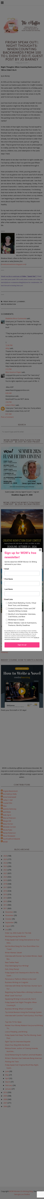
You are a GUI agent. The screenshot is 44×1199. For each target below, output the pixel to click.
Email (7, 569)
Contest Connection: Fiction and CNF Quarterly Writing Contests (21, 609)
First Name (9, 579)
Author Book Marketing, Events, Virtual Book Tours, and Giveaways (22, 604)
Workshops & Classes (16, 619)
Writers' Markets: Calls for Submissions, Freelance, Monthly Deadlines (22, 624)
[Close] (40, 550)
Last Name (9, 589)
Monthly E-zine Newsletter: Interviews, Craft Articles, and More (22, 615)
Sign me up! (22, 645)
